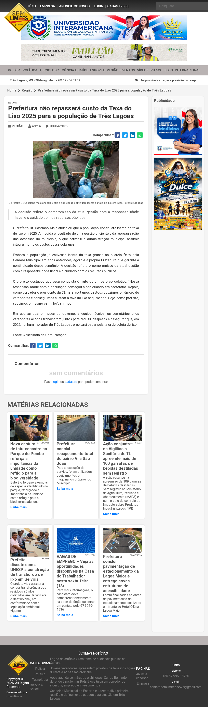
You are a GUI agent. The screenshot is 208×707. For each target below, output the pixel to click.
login (56, 381)
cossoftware (14, 696)
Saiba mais (18, 507)
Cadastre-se (118, 6)
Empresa (47, 6)
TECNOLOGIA (49, 70)
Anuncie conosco (74, 6)
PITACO (156, 70)
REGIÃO (112, 70)
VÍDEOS (142, 70)
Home (11, 90)
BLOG (169, 70)
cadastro (71, 381)
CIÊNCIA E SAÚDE (75, 70)
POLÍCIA (14, 70)
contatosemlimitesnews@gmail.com (176, 687)
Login (98, 6)
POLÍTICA (30, 70)
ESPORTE (97, 70)
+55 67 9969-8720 (175, 676)
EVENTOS (127, 70)
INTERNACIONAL (187, 70)
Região (27, 90)
